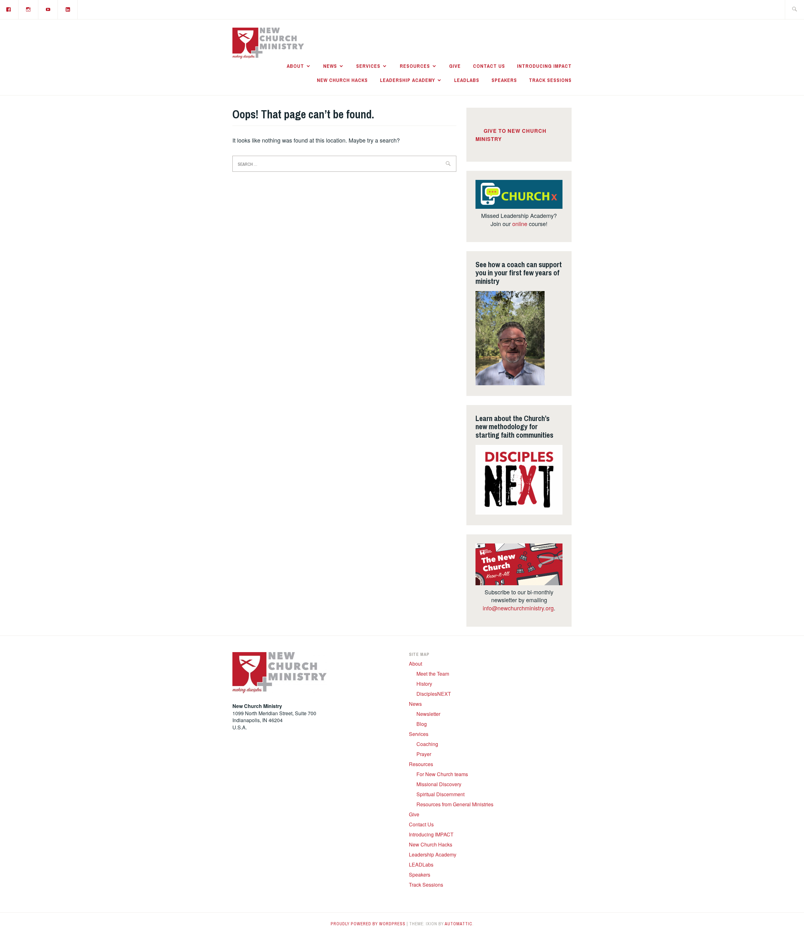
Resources (415, 65)
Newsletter (428, 713)
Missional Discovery (438, 784)
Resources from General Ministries (454, 804)
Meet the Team (432, 673)
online (519, 223)
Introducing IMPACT (544, 65)
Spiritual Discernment (440, 794)
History (424, 683)
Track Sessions (550, 80)
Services (368, 65)
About (295, 65)
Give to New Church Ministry (510, 135)
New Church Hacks (342, 80)
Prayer (423, 754)
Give (455, 65)
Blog (421, 723)
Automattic (458, 924)
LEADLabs (466, 80)
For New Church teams (442, 774)
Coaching (427, 744)
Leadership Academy (407, 80)
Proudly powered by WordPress (368, 924)
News (330, 65)
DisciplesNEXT (433, 693)
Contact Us (489, 65)
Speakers (504, 80)
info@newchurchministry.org (518, 608)
